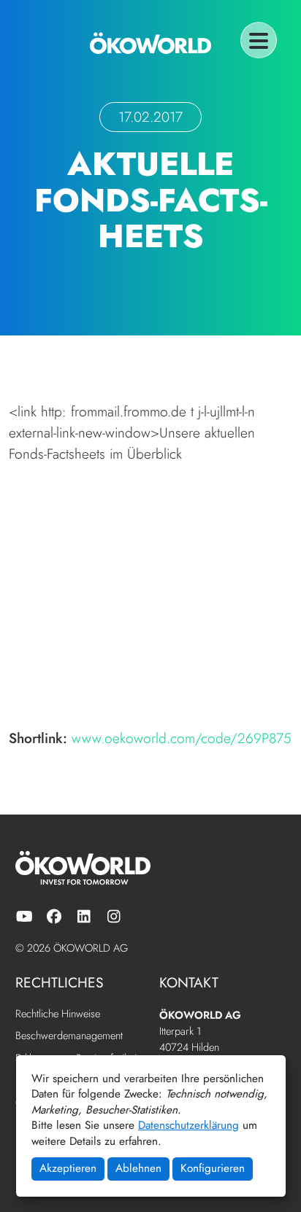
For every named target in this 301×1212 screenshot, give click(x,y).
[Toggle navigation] (258, 40)
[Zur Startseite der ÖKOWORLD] (150, 43)
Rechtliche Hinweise (57, 1014)
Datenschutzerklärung (188, 1125)
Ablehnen (138, 1168)
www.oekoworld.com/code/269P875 (182, 738)
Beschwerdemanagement (69, 1036)
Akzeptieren (67, 1168)
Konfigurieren (212, 1168)
